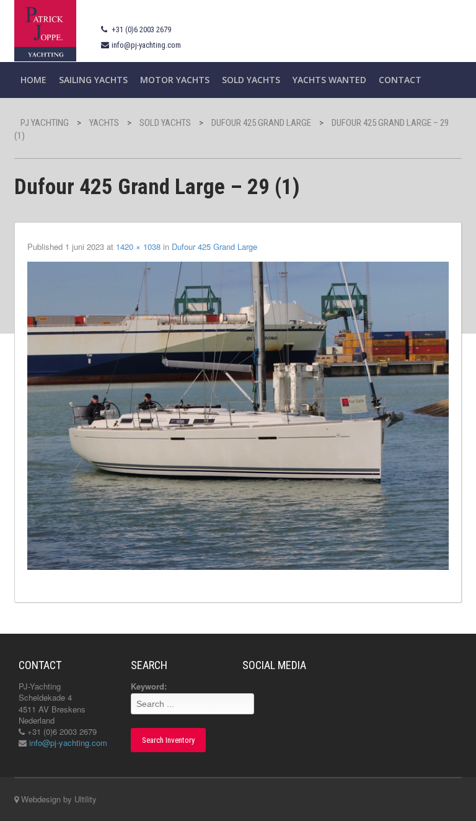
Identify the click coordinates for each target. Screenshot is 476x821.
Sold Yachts (251, 80)
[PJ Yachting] (45, 29)
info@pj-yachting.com (146, 45)
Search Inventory (168, 740)
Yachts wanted (329, 80)
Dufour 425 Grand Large (214, 246)
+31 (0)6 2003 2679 (141, 29)
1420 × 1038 (138, 246)
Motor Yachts (174, 80)
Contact (400, 80)
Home (33, 80)
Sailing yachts (93, 80)
